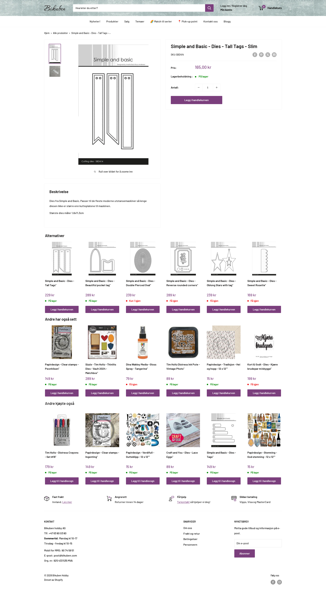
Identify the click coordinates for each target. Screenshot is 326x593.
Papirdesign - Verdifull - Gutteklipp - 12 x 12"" (140, 454)
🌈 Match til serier (161, 21)
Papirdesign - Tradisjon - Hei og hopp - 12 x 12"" (223, 366)
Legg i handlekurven (196, 100)
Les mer (67, 502)
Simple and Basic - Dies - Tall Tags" (59, 283)
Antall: (175, 87)
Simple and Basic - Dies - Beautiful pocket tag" (99, 283)
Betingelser (190, 539)
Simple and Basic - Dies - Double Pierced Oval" (140, 283)
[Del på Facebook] (254, 54)
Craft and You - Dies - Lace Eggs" (182, 454)
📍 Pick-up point (187, 21)
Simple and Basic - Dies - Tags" (221, 454)
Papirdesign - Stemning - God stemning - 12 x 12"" (262, 454)
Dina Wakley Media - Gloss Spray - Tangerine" (141, 366)
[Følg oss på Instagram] (279, 582)
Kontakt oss (210, 21)
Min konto (226, 9)
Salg (126, 21)
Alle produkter (60, 33)
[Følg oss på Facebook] (273, 582)
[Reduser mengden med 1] (198, 87)
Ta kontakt (183, 502)
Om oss (187, 527)
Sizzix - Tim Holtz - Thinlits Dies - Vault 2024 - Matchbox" (100, 368)
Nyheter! (95, 21)
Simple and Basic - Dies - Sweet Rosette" (261, 283)
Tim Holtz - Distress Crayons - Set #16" (61, 454)
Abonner (244, 553)
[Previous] (46, 274)
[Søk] (209, 8)
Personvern (190, 544)
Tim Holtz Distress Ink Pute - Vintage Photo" (183, 366)
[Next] (280, 274)
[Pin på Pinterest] (261, 54)
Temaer (139, 21)
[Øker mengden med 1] (216, 87)
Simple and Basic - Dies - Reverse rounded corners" (182, 283)
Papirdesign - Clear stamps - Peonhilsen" (62, 366)
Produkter (112, 21)
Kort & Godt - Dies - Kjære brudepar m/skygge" (262, 366)
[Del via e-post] (274, 54)
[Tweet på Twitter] (267, 54)
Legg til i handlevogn (61, 480)
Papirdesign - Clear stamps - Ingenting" (102, 454)
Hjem (47, 33)
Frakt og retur (191, 533)
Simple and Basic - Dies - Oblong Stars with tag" (221, 283)
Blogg (227, 21)
